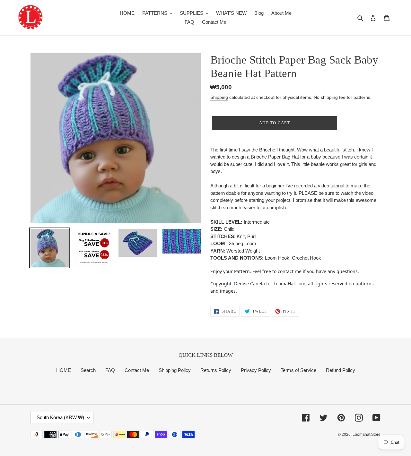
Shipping (219, 97)
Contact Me (137, 370)
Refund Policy (340, 370)
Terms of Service (298, 370)
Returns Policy (215, 370)
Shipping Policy (175, 370)
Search (88, 370)
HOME (63, 370)
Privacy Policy (256, 370)
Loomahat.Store (366, 434)
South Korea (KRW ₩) (60, 417)
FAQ (110, 370)
